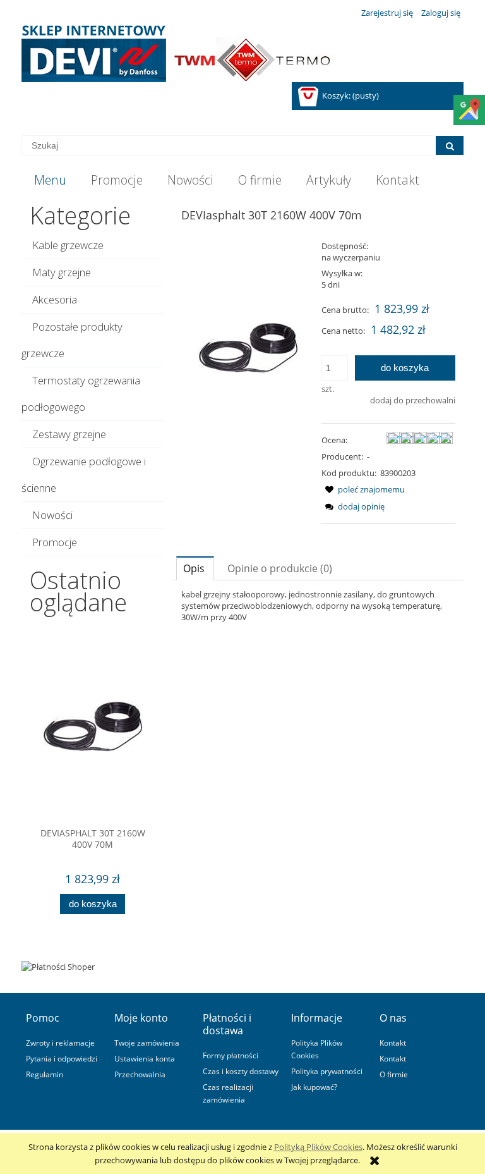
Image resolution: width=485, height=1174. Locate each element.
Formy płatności (230, 1055)
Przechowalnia (139, 1074)
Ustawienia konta (144, 1058)
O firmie (394, 1074)
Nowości (52, 515)
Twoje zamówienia (146, 1042)
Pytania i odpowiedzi (61, 1058)
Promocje (54, 542)
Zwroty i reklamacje (60, 1042)
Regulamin (44, 1074)
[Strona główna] (178, 53)
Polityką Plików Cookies (318, 1147)
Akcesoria (54, 299)
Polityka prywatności (326, 1071)
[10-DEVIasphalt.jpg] (248, 347)
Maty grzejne (61, 272)
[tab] (195, 568)
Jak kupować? (314, 1087)
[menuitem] (49, 180)
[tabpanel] (318, 606)
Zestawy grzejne (69, 434)
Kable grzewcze (68, 245)
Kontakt (393, 1042)
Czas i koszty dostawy (240, 1071)
